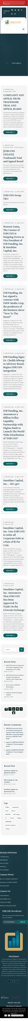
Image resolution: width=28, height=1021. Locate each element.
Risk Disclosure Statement (14, 1006)
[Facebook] (12, 10)
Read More (9, 132)
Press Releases (4, 870)
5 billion (7, 807)
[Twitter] (15, 10)
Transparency (4, 857)
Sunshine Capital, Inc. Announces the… (11, 790)
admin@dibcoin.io (5, 899)
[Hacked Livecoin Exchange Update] (14, 694)
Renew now (6, 3)
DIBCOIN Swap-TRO (12, 197)
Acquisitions (15, 807)
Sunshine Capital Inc (10, 825)
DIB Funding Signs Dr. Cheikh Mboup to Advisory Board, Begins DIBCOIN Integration (14, 363)
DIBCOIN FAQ (4, 860)
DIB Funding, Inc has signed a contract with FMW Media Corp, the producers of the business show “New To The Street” (14, 304)
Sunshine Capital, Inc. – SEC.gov (13, 482)
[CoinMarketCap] (15, 14)
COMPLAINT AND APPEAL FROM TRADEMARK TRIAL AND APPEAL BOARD (13, 102)
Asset (6, 811)
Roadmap (3, 866)
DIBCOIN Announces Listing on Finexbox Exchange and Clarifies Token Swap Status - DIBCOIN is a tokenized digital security (15, 732)
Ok (5, 1015)
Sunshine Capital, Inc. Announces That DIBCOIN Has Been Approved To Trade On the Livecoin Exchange (14, 599)
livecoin (12, 818)
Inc (6, 818)
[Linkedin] (18, 10)
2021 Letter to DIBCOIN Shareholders (13, 686)
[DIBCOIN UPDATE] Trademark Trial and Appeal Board (13, 156)
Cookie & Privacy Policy (17, 1015)
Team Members (4, 895)
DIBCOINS (7, 814)
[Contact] (13, 712)
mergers (19, 818)
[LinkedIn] (13, 709)
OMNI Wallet (8, 821)
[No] (26, 1012)
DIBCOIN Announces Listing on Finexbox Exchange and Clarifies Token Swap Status (15, 677)
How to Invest (4, 863)
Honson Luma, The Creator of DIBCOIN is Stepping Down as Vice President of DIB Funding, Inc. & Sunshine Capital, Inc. (13, 238)
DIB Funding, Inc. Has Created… (11, 781)
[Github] (17, 709)
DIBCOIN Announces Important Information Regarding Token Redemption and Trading (15, 667)
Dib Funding (16, 814)
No (9, 1015)
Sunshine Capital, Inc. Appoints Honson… (11, 772)
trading (7, 829)
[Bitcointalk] (12, 14)
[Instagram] (21, 10)
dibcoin (13, 811)
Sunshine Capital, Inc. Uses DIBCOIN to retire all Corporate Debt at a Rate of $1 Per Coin (14, 536)
